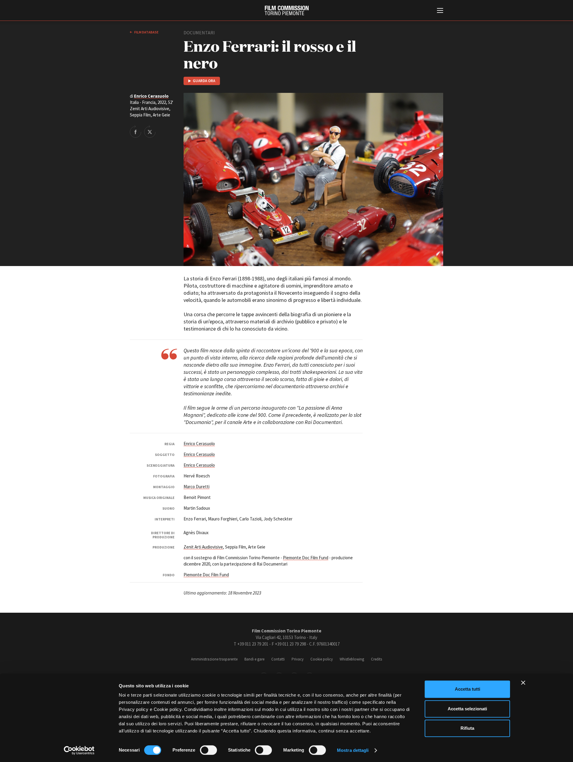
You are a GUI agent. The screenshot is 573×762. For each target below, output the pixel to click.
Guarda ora (204, 80)
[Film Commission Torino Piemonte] (287, 10)
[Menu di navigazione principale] (440, 11)
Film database (146, 32)
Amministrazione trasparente (214, 659)
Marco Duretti (197, 486)
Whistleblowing (352, 659)
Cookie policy (321, 659)
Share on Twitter (149, 131)
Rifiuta (467, 728)
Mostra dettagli (353, 750)
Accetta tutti (467, 689)
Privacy (298, 659)
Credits (376, 659)
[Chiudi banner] (523, 682)
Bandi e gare (254, 659)
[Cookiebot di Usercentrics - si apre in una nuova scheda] (79, 750)
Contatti (278, 659)
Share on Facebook (135, 131)
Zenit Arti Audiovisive (203, 547)
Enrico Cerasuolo (151, 96)
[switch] (208, 750)
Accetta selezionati (467, 708)
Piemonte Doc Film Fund (305, 557)
